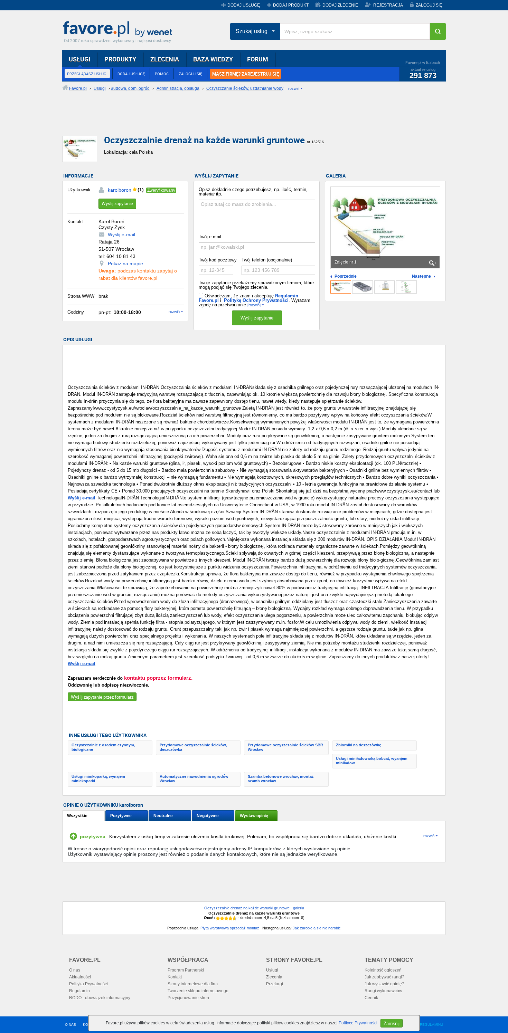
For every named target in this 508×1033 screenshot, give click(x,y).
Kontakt (175, 977)
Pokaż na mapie (125, 263)
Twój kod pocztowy (218, 260)
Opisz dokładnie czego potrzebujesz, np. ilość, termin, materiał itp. (253, 191)
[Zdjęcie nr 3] (384, 287)
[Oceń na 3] (226, 918)
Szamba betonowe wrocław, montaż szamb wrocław (281, 778)
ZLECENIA (164, 59)
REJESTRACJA (388, 5)
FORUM (257, 59)
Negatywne (208, 815)
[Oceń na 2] (222, 918)
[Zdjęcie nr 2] (362, 287)
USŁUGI (79, 59)
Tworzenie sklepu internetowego (198, 990)
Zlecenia (274, 977)
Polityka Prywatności (88, 984)
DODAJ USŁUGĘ (243, 5)
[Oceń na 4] (230, 918)
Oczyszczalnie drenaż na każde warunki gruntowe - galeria (254, 908)
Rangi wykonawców (383, 990)
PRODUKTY (120, 59)
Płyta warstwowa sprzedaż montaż (229, 928)
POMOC (162, 73)
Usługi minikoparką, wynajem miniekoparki (98, 778)
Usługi (272, 970)
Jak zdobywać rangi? (384, 977)
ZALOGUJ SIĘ (429, 5)
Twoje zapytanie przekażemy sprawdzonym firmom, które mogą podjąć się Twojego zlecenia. (256, 284)
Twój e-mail (210, 237)
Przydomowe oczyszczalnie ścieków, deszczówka (193, 747)
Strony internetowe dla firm (193, 984)
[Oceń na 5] (235, 918)
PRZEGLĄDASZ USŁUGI (87, 73)
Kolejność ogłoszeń (383, 970)
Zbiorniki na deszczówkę (358, 745)
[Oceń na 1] (218, 918)
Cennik (371, 997)
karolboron (119, 190)
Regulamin (79, 990)
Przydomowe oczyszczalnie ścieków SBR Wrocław (285, 747)
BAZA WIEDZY (213, 59)
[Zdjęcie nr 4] (406, 287)
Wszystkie (77, 815)
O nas (74, 970)
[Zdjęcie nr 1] (340, 287)
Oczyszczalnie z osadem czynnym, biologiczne (103, 747)
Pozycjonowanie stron (188, 997)
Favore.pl (119, 29)
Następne (421, 276)
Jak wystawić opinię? (384, 984)
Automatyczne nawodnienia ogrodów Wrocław (194, 778)
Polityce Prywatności (358, 1023)
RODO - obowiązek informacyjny (99, 997)
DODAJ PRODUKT (291, 5)
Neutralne (163, 815)
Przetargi (274, 984)
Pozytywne (121, 815)
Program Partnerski (186, 970)
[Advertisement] (229, 119)
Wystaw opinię (254, 815)
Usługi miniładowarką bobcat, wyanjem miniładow (371, 760)
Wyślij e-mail (121, 234)
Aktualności (80, 977)
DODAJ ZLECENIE (340, 5)
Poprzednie (346, 276)
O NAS (70, 1024)
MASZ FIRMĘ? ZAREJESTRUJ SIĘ (245, 74)
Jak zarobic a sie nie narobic (317, 928)
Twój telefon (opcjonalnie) (267, 260)
